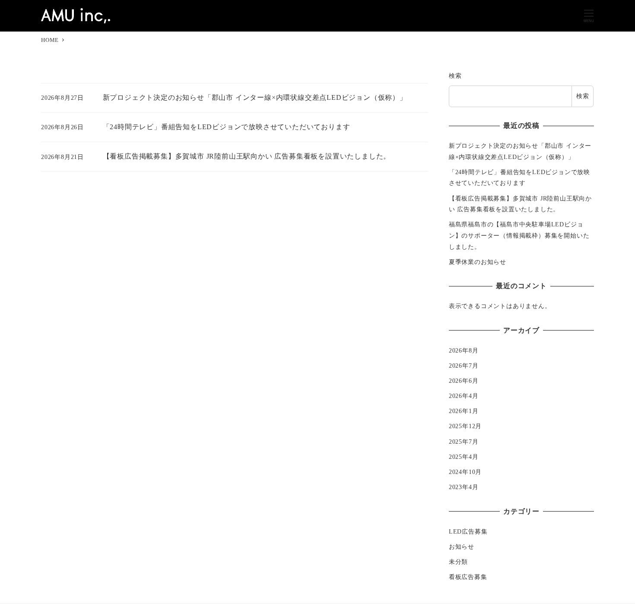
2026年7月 (464, 365)
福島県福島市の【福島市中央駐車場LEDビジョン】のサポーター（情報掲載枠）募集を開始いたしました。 (519, 235)
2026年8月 (464, 350)
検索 (455, 75)
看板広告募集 (468, 576)
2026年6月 (464, 380)
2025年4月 (464, 456)
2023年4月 (464, 486)
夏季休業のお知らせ (477, 261)
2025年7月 (464, 441)
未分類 (458, 561)
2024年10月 (465, 471)
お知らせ (461, 546)
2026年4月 (464, 395)
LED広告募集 (468, 531)
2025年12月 (465, 426)
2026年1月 (464, 410)
